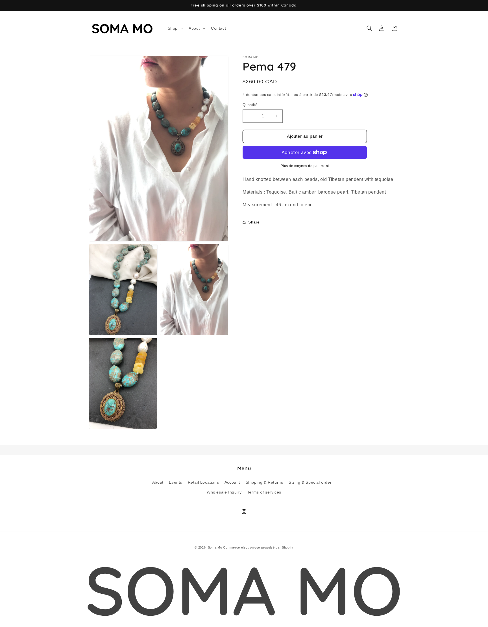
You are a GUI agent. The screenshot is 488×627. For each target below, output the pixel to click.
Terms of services (264, 492)
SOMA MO (244, 589)
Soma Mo (215, 547)
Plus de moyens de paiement (305, 166)
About (158, 482)
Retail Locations (203, 482)
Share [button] (254, 222)
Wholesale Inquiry (224, 492)
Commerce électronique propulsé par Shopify (258, 547)
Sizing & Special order (310, 482)
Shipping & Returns (264, 482)
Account (232, 482)
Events (175, 482)
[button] (174, 28)
